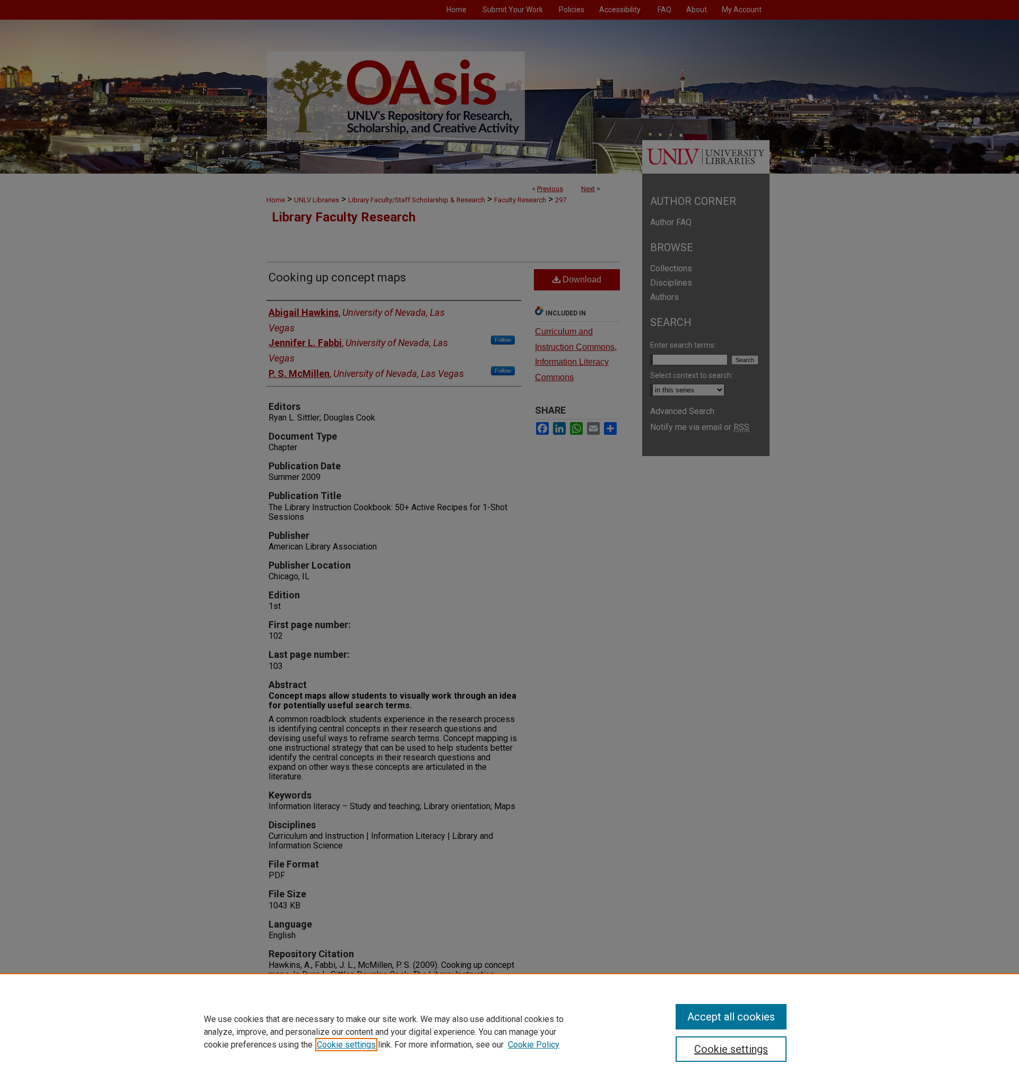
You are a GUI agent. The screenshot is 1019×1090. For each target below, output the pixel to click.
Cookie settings (346, 1045)
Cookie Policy (533, 1045)
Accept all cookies (731, 1016)
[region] (509, 1031)
